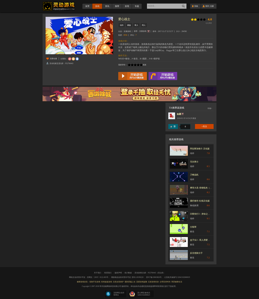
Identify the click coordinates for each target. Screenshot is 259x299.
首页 (87, 6)
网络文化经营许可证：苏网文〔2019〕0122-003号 (89, 277)
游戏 (97, 6)
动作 (122, 25)
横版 (129, 25)
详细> (209, 108)
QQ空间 (73, 59)
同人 (144, 25)
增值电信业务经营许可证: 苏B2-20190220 (128, 277)
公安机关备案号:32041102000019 (177, 277)
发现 (127, 6)
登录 (207, 6)
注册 (212, 6)
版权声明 (118, 273)
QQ (77, 59)
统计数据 (128, 273)
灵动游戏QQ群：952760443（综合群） (149, 273)
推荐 (117, 6)
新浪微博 (69, 59)
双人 (136, 25)
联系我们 (108, 273)
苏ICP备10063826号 (155, 277)
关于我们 (98, 273)
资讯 (107, 6)
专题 (137, 6)
